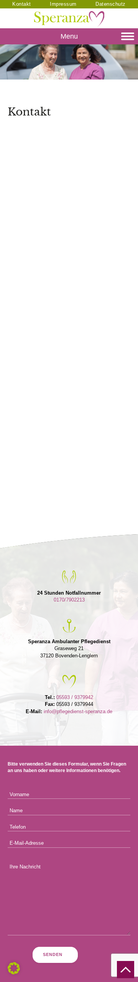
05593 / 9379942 (74, 697)
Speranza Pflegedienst (69, 19)
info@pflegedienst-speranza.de (78, 711)
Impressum (63, 4)
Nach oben (125, 969)
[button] (14, 968)
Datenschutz (110, 4)
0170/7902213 (69, 600)
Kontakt (21, 4)
